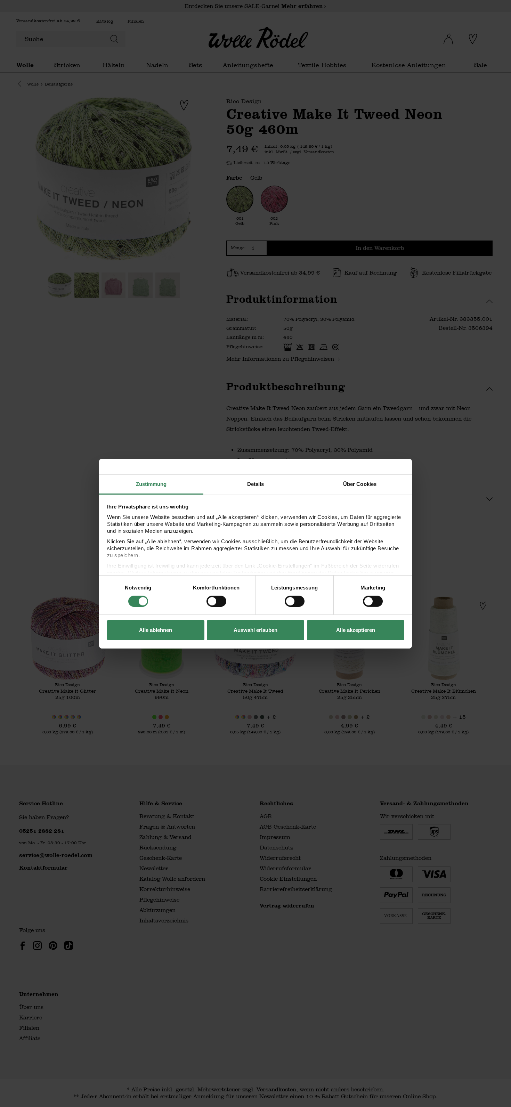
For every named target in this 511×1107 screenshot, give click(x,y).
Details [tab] (255, 484)
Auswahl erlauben (255, 630)
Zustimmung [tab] (151, 484)
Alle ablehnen (155, 630)
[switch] (216, 601)
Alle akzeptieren (355, 630)
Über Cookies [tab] (359, 484)
